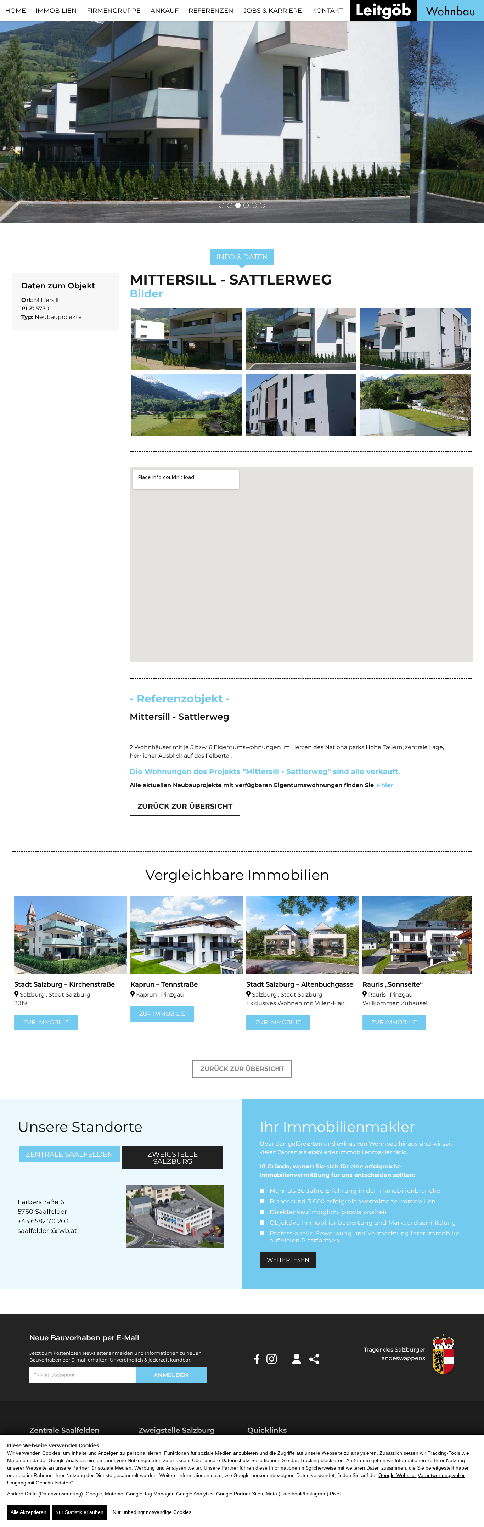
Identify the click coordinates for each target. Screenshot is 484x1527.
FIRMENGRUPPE (114, 11)
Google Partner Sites (239, 1494)
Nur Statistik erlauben (79, 1512)
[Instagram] (271, 1358)
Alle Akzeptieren (28, 1512)
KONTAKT (327, 11)
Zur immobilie (44, 1022)
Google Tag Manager (149, 1494)
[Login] (296, 1358)
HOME (15, 11)
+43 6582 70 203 (43, 1221)
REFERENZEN (210, 11)
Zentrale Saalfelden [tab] (69, 1154)
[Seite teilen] (314, 1358)
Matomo (114, 1494)
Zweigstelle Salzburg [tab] (172, 1158)
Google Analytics (194, 1494)
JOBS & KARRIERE (272, 11)
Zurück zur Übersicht (184, 806)
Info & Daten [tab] (242, 257)
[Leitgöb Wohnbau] (417, 10)
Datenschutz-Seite (242, 1460)
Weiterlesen (288, 1260)
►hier (384, 785)
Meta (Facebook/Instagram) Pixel (303, 1494)
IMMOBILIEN (56, 11)
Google (94, 1494)
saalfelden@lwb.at (47, 1231)
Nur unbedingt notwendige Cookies (152, 1512)
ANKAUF (165, 11)
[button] (222, 205)
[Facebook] (256, 1358)
